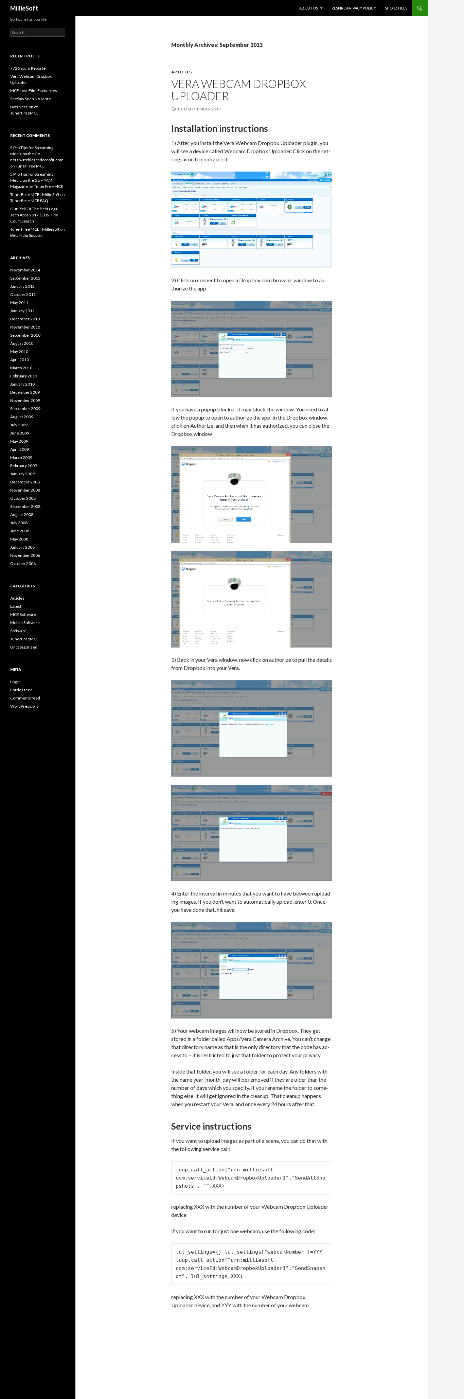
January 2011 (22, 310)
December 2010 (25, 318)
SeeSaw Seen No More (30, 98)
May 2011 (19, 302)
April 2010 (19, 359)
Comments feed (25, 698)
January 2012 (22, 286)
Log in (15, 681)
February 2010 (23, 375)
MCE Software (23, 614)
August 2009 (21, 416)
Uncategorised (23, 647)
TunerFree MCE (30, 166)
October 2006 (23, 563)
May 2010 (19, 351)
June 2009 (19, 433)
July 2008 (19, 522)
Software (18, 630)
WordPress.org (24, 706)
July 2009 (19, 424)
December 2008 (25, 481)
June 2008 (19, 530)
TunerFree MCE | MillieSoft (34, 194)
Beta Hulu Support (26, 235)
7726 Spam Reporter (28, 68)
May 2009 (19, 441)
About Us (308, 8)
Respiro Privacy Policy (354, 8)
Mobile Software (25, 622)
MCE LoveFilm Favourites (33, 90)
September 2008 (25, 506)
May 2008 (19, 539)
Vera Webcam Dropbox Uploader (238, 90)
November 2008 (25, 490)
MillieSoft (24, 8)
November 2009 (25, 400)
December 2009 (25, 392)
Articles (181, 71)
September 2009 (25, 408)
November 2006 (25, 555)
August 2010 (21, 343)
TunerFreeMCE (24, 638)
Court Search (22, 221)
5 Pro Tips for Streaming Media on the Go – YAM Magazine (31, 180)
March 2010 (21, 367)
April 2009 (19, 449)
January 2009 (22, 473)
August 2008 (21, 514)
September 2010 (25, 335)
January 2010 (22, 384)
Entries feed (21, 689)
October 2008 (23, 498)
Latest (15, 606)
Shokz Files (396, 8)
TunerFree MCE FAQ (29, 200)
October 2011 (23, 294)
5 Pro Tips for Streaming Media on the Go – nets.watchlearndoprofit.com (37, 153)
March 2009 (21, 457)
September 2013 (25, 278)
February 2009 (23, 465)
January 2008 (22, 547)
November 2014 (25, 269)
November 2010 (25, 327)
